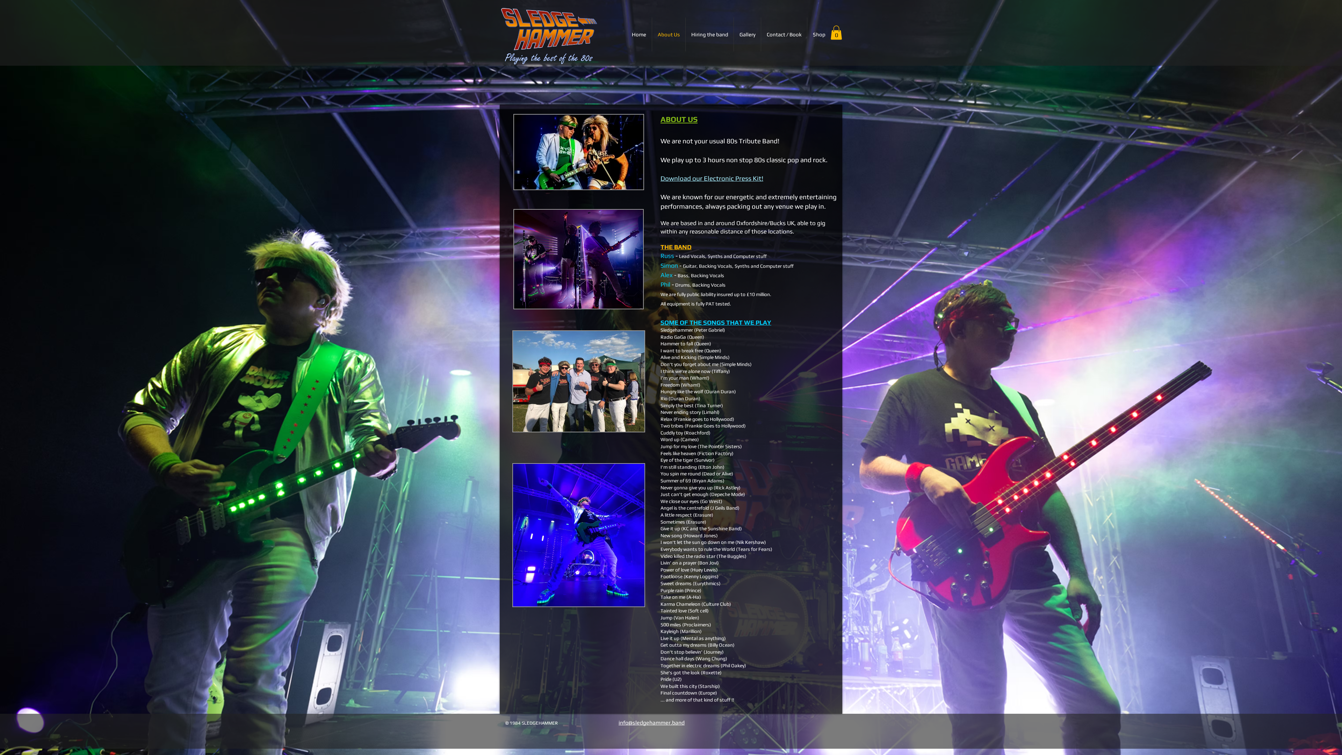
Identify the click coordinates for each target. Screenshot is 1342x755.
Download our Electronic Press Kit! (712, 178)
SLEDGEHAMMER (570, 723)
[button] (836, 33)
